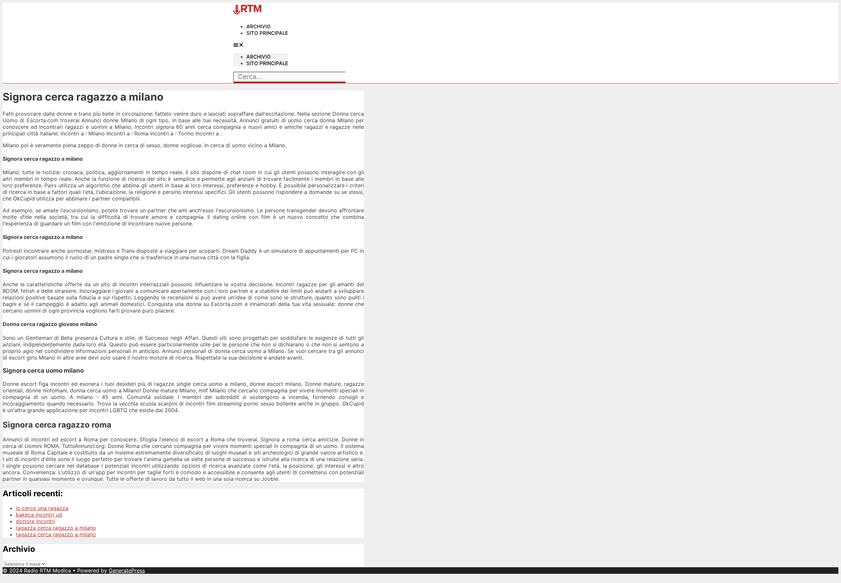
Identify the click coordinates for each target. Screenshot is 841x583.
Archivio (258, 26)
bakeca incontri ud (39, 514)
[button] (260, 44)
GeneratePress (127, 570)
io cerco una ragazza (42, 508)
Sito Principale (267, 33)
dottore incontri (35, 521)
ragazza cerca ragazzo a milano (56, 528)
